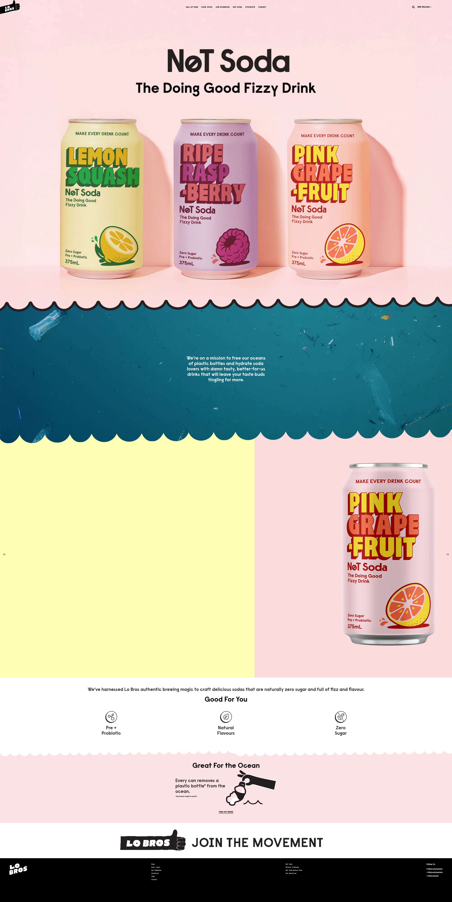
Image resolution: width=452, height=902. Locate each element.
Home (153, 864)
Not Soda (237, 7)
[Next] (447, 554)
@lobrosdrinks (433, 876)
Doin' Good (206, 7)
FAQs (153, 876)
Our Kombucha (223, 7)
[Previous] (4, 554)
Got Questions (291, 873)
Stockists (250, 7)
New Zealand (423, 7)
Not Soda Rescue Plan (294, 870)
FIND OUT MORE (226, 812)
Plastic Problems (292, 867)
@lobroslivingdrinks (435, 869)
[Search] (413, 7)
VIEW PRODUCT (326, 573)
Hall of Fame (192, 7)
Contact (262, 7)
